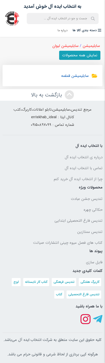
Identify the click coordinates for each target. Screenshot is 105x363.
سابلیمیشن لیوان (65, 46)
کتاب (59, 294)
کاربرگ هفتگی (90, 282)
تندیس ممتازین (89, 232)
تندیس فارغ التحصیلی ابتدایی (78, 221)
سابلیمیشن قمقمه (75, 76)
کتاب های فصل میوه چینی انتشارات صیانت (67, 243)
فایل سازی (94, 262)
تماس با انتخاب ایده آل (83, 168)
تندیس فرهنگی (64, 282)
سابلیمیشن (91, 46)
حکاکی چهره (93, 210)
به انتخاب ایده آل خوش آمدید (52, 6)
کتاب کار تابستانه (36, 282)
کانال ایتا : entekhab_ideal (52, 117)
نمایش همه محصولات (79, 55)
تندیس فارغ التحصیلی (83, 294)
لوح (16, 282)
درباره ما (63, 30)
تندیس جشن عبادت (86, 199)
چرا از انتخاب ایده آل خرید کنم (78, 179)
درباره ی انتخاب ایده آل (83, 157)
